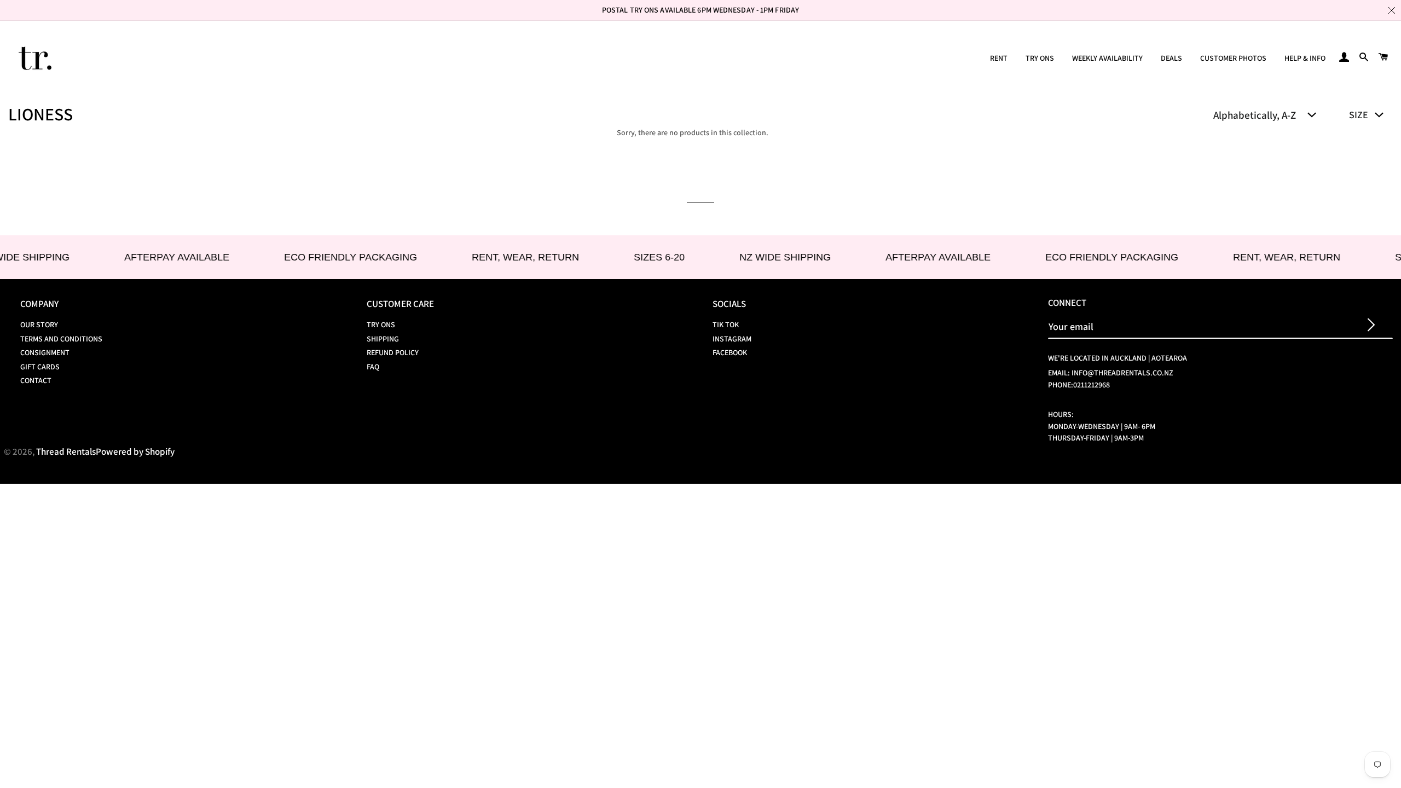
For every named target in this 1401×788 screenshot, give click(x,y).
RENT (999, 58)
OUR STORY (39, 324)
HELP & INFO (1304, 58)
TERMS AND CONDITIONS (61, 339)
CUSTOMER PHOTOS (1233, 58)
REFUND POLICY (393, 352)
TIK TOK (726, 324)
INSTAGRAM (732, 339)
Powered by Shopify (135, 451)
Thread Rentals (66, 451)
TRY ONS (1040, 58)
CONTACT (35, 380)
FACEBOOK (730, 352)
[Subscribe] (1371, 326)
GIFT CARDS (40, 367)
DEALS (1171, 58)
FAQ (373, 367)
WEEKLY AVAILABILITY (1107, 58)
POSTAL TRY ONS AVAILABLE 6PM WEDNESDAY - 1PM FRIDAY (700, 10)
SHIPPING (383, 339)
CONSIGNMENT (45, 352)
